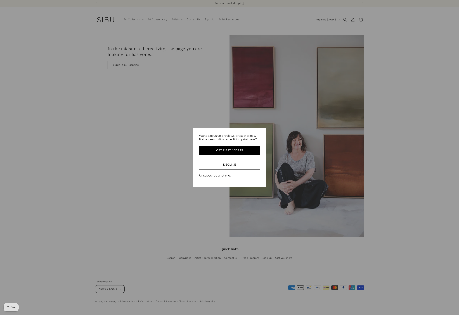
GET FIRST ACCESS (229, 150)
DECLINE (229, 164)
